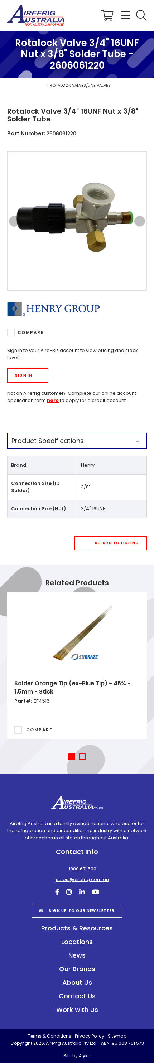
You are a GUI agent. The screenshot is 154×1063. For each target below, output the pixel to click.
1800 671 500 (82, 868)
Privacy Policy (89, 1036)
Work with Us (77, 1009)
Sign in (23, 375)
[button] (141, 15)
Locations (77, 941)
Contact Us (77, 996)
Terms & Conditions (49, 1036)
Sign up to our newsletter (82, 910)
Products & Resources (77, 928)
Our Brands (77, 968)
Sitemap (117, 1036)
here (53, 400)
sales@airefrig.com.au (82, 879)
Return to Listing (117, 543)
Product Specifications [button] (47, 440)
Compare (31, 332)
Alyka (85, 1056)
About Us (77, 982)
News (77, 955)
